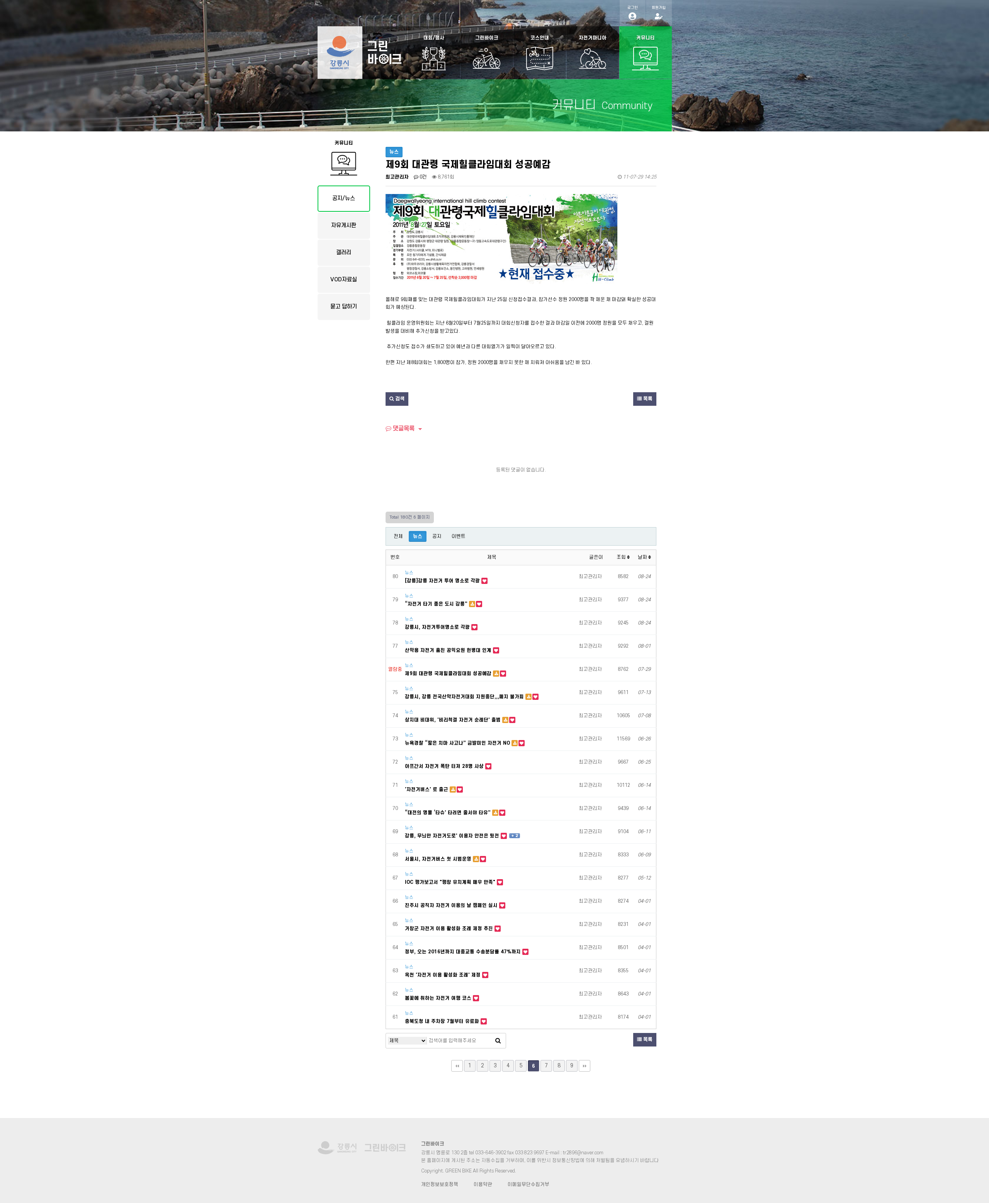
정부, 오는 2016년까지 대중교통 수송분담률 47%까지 (463, 952)
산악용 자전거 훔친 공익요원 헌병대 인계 (449, 650)
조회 (622, 557)
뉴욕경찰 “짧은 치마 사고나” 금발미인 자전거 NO (458, 743)
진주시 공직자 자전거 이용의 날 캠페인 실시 (452, 905)
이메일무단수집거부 (528, 1184)
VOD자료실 (343, 279)
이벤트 (459, 536)
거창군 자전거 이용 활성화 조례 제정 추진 (449, 928)
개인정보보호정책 (439, 1184)
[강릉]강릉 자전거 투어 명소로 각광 (443, 581)
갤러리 (343, 252)
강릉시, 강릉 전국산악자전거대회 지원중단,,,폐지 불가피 (465, 696)
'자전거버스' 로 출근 (427, 789)
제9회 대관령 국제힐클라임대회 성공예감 (449, 673)
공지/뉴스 (343, 198)
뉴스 (417, 536)
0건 (422, 177)
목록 (647, 399)
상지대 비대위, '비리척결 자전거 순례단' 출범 (453, 720)
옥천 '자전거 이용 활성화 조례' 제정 (443, 975)
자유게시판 (343, 225)
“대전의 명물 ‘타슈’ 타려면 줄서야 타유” (448, 812)
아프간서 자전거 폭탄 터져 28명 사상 (445, 766)
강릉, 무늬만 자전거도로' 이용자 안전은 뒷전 (453, 836)
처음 (457, 1066)
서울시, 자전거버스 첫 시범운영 (439, 859)
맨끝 (584, 1066)
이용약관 (483, 1184)
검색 (399, 399)
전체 (398, 536)
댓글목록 (403, 428)
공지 (437, 536)
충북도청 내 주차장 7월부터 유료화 (443, 1021)
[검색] (498, 1040)
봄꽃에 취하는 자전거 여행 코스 (439, 998)
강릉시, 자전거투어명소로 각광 (438, 627)
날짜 (643, 557)
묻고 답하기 (343, 306)
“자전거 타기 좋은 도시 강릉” (437, 604)
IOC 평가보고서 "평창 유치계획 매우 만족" (451, 882)
